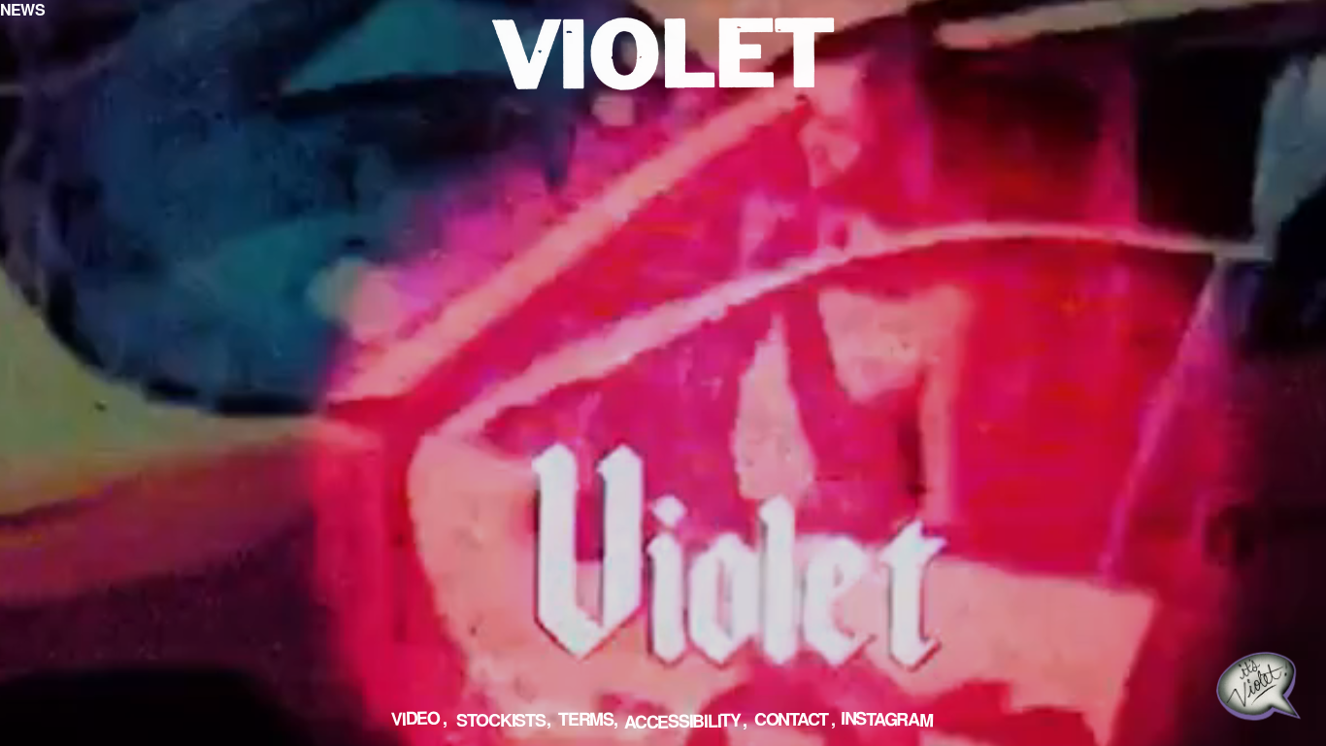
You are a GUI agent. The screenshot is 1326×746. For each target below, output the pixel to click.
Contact (791, 718)
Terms (585, 717)
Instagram (886, 718)
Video (414, 717)
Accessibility (681, 720)
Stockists (501, 719)
